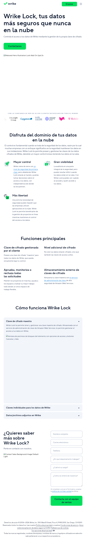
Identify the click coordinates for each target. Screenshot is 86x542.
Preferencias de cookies (60, 528)
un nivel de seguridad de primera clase (25, 169)
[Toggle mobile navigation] (81, 4)
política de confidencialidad (62, 491)
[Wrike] (10, 4)
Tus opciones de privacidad (41, 531)
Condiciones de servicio (69, 525)
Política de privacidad (44, 525)
